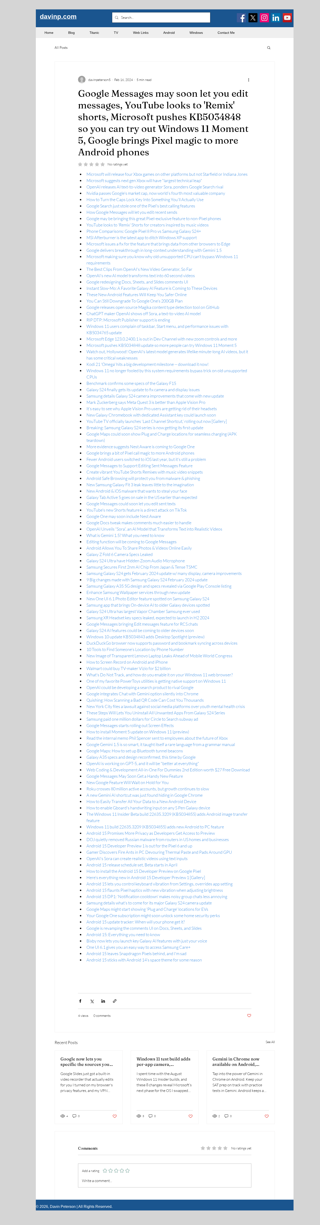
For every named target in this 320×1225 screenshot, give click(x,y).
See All (270, 1042)
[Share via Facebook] (80, 1001)
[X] (252, 17)
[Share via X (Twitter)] (91, 1001)
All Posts (61, 47)
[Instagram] (264, 17)
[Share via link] (114, 1001)
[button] (269, 47)
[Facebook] (241, 17)
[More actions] (248, 79)
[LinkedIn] (275, 17)
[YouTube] (287, 17)
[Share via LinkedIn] (103, 1001)
